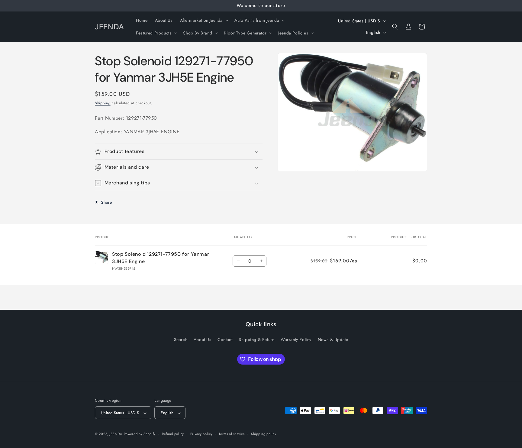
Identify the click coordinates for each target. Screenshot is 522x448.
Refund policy (173, 433)
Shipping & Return (256, 339)
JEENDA (116, 434)
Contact (225, 339)
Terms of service (232, 433)
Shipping (103, 103)
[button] (203, 20)
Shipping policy (263, 433)
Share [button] (106, 202)
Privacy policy (201, 433)
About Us (202, 339)
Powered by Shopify (140, 434)
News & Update (333, 339)
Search (181, 339)
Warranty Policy (296, 339)
